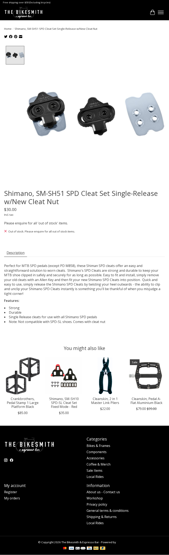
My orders (12, 498)
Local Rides (95, 476)
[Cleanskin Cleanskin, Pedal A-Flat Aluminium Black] (146, 375)
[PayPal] (96, 549)
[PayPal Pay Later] (102, 549)
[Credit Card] (89, 549)
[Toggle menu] (161, 12)
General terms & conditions (108, 510)
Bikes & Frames (98, 445)
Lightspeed (124, 542)
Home (8, 29)
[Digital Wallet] (80, 549)
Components (97, 452)
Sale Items (94, 470)
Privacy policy (97, 504)
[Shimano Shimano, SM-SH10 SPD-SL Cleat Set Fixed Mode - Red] (63, 375)
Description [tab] (16, 252)
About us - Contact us (103, 492)
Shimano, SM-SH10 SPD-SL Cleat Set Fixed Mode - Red (64, 403)
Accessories (95, 458)
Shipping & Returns (102, 517)
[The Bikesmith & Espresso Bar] (23, 12)
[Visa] (71, 549)
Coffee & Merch (98, 464)
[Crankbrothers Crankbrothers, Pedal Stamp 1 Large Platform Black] (22, 375)
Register (10, 492)
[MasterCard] (64, 549)
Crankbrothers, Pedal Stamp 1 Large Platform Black (23, 403)
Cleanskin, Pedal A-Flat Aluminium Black (146, 401)
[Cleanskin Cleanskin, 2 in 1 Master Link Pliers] (105, 375)
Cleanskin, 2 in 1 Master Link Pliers (105, 401)
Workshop (95, 498)
